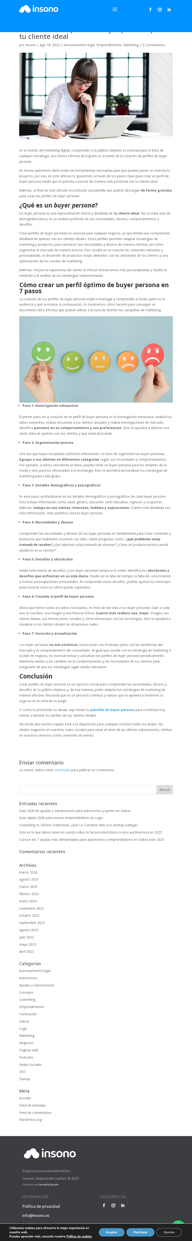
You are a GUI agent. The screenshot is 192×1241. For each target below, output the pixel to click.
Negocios (26, 1043)
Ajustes (169, 1232)
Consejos (26, 992)
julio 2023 (26, 937)
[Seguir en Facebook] (150, 9)
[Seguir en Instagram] (159, 9)
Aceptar (112, 1232)
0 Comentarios (153, 45)
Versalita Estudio (49, 1184)
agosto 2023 (28, 930)
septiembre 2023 (32, 922)
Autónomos (28, 978)
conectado (62, 770)
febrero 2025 (29, 894)
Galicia (24, 1021)
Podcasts (26, 1057)
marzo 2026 (28, 872)
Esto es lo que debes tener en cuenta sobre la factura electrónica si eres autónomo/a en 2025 (90, 832)
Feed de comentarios (35, 1112)
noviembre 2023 (31, 908)
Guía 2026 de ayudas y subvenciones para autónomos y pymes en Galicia (74, 810)
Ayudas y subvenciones (36, 985)
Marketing (131, 45)
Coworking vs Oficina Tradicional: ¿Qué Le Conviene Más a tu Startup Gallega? (78, 825)
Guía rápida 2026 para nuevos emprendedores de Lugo (61, 817)
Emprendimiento (109, 45)
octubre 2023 (29, 915)
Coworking (27, 999)
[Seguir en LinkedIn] (169, 9)
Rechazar (140, 1232)
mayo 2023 (27, 944)
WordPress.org (30, 1119)
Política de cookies (79, 1236)
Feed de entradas (32, 1105)
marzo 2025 (28, 886)
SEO (22, 1071)
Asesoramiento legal (79, 45)
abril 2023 (26, 951)
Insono (30, 45)
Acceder (25, 1098)
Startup (24, 1079)
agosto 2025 (28, 879)
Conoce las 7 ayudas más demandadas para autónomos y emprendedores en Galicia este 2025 (91, 839)
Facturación (28, 1014)
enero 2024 (28, 901)
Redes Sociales (30, 1064)
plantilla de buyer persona (112, 710)
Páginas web (28, 1050)
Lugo (23, 1028)
